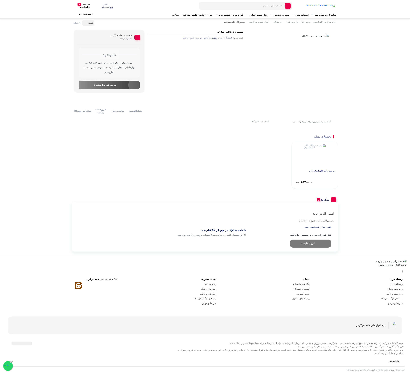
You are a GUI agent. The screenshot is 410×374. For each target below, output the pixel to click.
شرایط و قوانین (395, 303)
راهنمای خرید (396, 284)
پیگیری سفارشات (301, 284)
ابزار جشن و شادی (258, 15)
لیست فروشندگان (301, 289)
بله (300, 122)
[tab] (325, 199)
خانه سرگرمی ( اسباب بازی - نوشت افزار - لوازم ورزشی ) (311, 22)
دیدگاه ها (325, 200)
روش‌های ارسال (395, 289)
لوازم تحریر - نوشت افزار (231, 15)
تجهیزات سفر (302, 15)
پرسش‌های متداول (301, 298)
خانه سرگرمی (116, 35)
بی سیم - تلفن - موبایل (192, 38)
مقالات (175, 15)
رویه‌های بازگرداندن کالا (392, 298)
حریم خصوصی (303, 294)
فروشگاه (277, 22)
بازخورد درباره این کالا (260, 121)
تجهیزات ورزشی (281, 15)
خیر (294, 122)
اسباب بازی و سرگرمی (326, 15)
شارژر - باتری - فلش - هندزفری (197, 15)
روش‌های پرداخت (394, 294)
